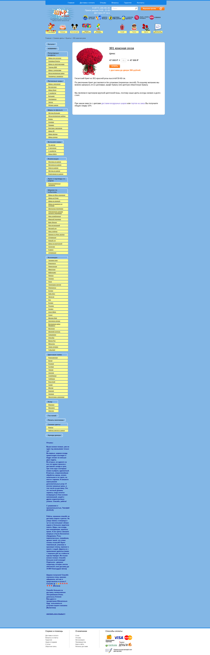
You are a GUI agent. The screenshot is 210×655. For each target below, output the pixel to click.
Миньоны (51, 344)
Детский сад (52, 228)
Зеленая (51, 394)
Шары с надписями (54, 70)
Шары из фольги (55, 110)
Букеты (68, 38)
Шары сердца (52, 137)
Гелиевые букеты (54, 61)
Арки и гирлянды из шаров (56, 180)
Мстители (51, 328)
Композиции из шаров (55, 174)
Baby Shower (52, 222)
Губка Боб (51, 350)
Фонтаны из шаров (54, 162)
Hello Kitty (51, 294)
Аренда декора (54, 435)
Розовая (51, 363)
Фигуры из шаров (54, 171)
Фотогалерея (80, 640)
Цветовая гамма (55, 355)
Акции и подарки (51, 642)
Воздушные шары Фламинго (54, 324)
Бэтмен (50, 303)
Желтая (50, 388)
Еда (49, 300)
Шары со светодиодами (56, 64)
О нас (77, 635)
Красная (51, 391)
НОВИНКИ (52, 49)
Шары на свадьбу (54, 201)
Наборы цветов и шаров (56, 430)
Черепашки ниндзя (54, 284)
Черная (50, 370)
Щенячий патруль (54, 331)
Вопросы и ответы (51, 638)
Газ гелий (52, 416)
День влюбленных (54, 216)
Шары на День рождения (56, 195)
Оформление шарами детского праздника (55, 212)
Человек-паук (53, 260)
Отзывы (103, 3)
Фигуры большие (54, 113)
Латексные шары (55, 81)
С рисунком (52, 148)
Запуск (50, 102)
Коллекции (52, 257)
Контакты (140, 3)
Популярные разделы (53, 54)
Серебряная (52, 375)
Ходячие (51, 122)
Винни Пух (52, 341)
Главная (71, 3)
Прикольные (52, 266)
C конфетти (52, 93)
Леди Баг (51, 337)
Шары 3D (51, 131)
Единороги (52, 263)
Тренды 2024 (52, 67)
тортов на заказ (138, 103)
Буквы (50, 119)
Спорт (50, 315)
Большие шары (54, 142)
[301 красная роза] (90, 62)
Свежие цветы (58, 38)
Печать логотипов (56, 420)
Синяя (50, 385)
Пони (50, 281)
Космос (50, 309)
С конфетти (52, 151)
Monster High (52, 318)
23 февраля (52, 237)
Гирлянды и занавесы (55, 76)
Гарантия (127, 3)
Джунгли (51, 297)
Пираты (50, 275)
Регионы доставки (81, 646)
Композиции (53, 159)
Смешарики (52, 334)
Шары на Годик (53, 198)
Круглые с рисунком (55, 128)
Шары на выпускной (55, 243)
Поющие (51, 125)
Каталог (51, 44)
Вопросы (115, 3)
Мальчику (51, 408)
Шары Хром (52, 90)
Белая (50, 360)
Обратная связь (51, 646)
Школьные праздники (55, 208)
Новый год (52, 240)
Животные (51, 269)
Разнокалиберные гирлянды (54, 184)
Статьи (47, 644)
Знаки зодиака (53, 347)
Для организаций (54, 225)
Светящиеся (52, 99)
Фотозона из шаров (54, 165)
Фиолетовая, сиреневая (56, 397)
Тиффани (51, 379)
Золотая (51, 373)
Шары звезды (52, 134)
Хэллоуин (51, 246)
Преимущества (80, 642)
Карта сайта (79, 644)
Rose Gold (51, 382)
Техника (51, 278)
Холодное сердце (54, 321)
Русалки (51, 306)
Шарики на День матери (56, 234)
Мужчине (51, 405)
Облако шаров (53, 105)
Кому (50, 402)
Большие (51, 96)
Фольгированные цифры (57, 116)
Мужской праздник (54, 219)
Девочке (51, 411)
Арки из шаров (53, 168)
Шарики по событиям (52, 191)
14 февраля (52, 253)
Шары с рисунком (54, 84)
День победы (52, 231)
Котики (50, 291)
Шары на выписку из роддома (55, 204)
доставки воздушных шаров (114, 103)
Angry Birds (52, 312)
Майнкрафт (52, 272)
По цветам (51, 145)
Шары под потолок (54, 58)
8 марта (50, 249)
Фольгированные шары (56, 73)
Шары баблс (52, 154)
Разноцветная (53, 357)
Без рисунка (52, 87)
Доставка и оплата (87, 3)
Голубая (51, 367)
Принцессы (52, 287)
